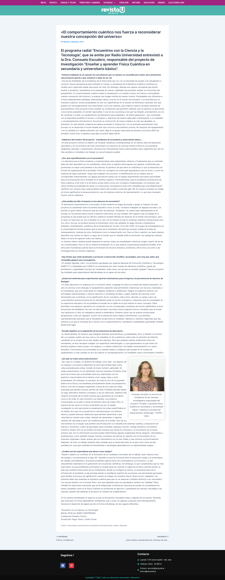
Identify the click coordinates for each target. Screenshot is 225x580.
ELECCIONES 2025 (176, 3)
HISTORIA (136, 3)
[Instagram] (71, 565)
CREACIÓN (123, 3)
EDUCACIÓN (149, 3)
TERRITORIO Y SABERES (89, 3)
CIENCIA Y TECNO (68, 3)
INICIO (43, 3)
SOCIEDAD (108, 3)
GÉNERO (161, 3)
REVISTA (53, 3)
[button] (110, 2)
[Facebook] (62, 565)
